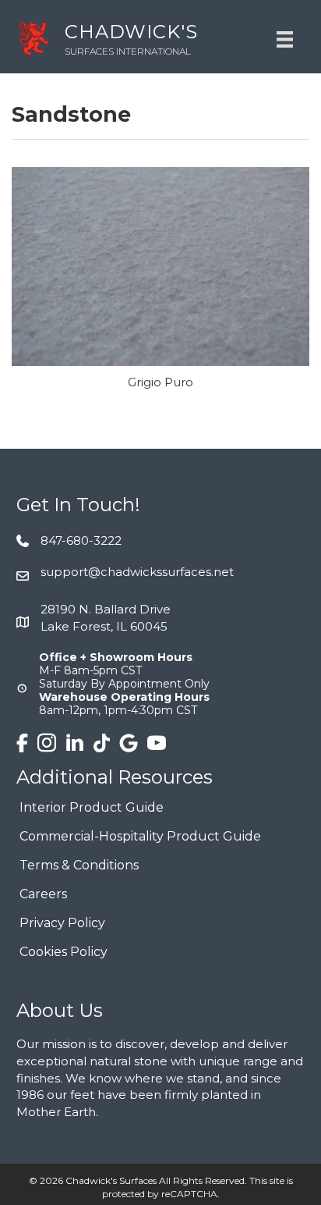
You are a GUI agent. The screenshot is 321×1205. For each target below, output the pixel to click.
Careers (43, 894)
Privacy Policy (62, 923)
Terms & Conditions (79, 866)
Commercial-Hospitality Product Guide (140, 837)
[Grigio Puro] (160, 265)
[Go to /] (130, 39)
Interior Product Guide (91, 808)
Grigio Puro (160, 382)
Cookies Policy (63, 952)
